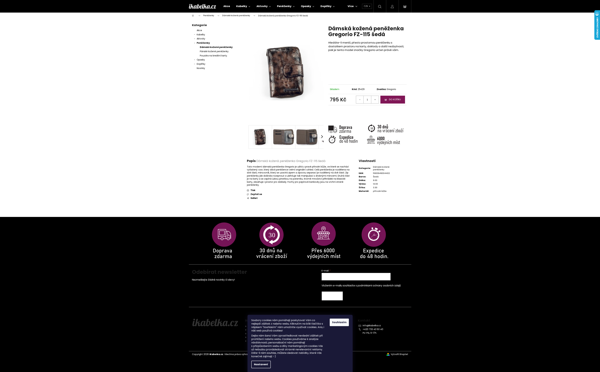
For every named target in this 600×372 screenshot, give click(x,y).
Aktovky (201, 38)
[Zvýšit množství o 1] (375, 99)
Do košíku (395, 99)
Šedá (376, 176)
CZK (366, 6)
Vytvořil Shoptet (399, 354)
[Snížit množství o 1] (360, 99)
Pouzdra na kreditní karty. (213, 55)
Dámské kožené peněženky (216, 47)
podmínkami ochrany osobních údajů (379, 285)
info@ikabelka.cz (372, 325)
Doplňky (201, 64)
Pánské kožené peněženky (214, 51)
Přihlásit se (332, 296)
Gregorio (391, 89)
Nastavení (261, 364)
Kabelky (201, 34)
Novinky (201, 68)
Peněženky (203, 42)
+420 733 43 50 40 (373, 329)
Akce (199, 30)
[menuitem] (226, 6)
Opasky (201, 59)
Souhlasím (339, 322)
